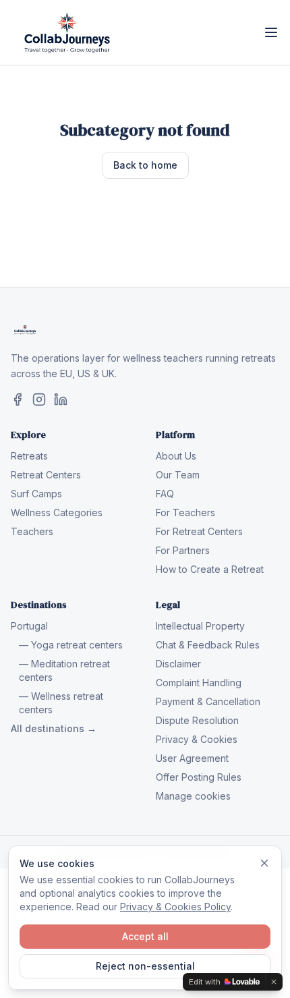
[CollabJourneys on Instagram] (39, 399)
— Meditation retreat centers (64, 670)
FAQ (165, 493)
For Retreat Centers (199, 531)
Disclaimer (178, 663)
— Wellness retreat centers (61, 702)
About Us (176, 456)
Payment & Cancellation (208, 701)
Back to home (145, 165)
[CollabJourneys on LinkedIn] (60, 399)
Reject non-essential (145, 966)
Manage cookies (193, 796)
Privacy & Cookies (196, 739)
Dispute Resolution (197, 720)
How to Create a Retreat (210, 569)
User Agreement (192, 758)
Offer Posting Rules (198, 777)
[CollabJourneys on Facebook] (17, 399)
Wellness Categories (57, 512)
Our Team (178, 474)
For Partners (183, 550)
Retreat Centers (46, 474)
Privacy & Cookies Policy (175, 906)
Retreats (29, 456)
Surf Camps (36, 493)
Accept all (145, 936)
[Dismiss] (264, 863)
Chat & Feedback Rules (208, 644)
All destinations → (53, 728)
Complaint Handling (198, 682)
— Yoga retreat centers (71, 644)
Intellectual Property (200, 626)
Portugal (29, 626)
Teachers (32, 531)
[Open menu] (271, 32)
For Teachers (185, 512)
